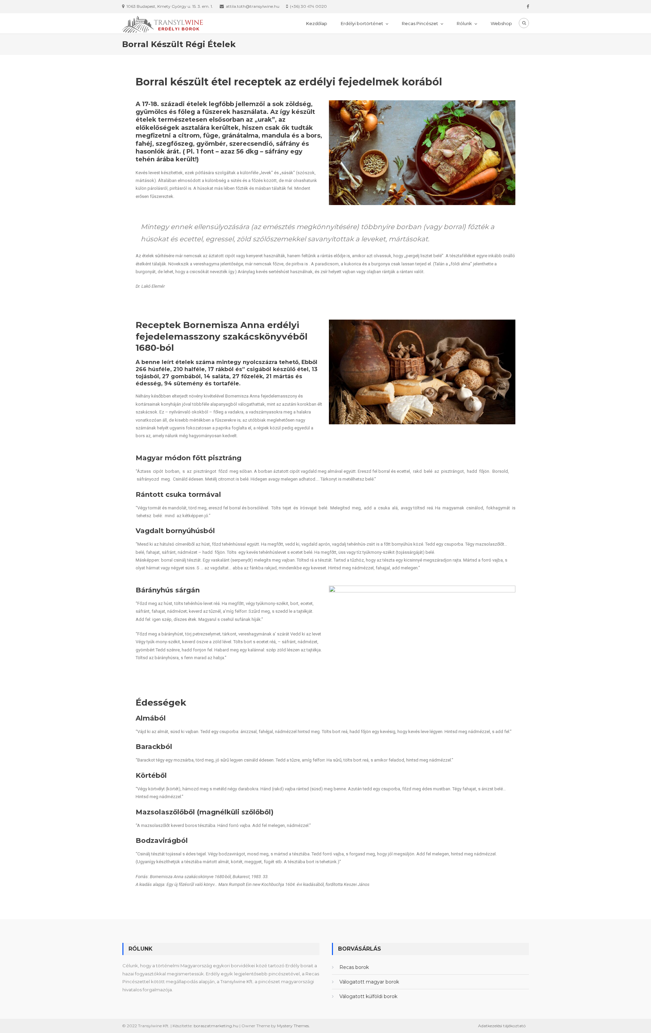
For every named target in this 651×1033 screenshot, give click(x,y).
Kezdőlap (316, 23)
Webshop (501, 23)
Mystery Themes (293, 1025)
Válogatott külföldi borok (368, 996)
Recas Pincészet (420, 23)
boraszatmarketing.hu (216, 1025)
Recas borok (354, 967)
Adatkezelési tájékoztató (502, 1025)
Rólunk (464, 23)
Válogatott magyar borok (369, 982)
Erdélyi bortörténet (362, 23)
